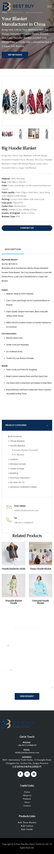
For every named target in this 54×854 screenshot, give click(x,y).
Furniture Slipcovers (20, 477)
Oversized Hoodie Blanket (40, 601)
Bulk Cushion (27, 826)
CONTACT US (27, 228)
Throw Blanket (17, 441)
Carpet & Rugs (17, 468)
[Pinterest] (34, 774)
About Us (27, 795)
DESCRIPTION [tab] (13, 249)
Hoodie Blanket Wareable (25, 450)
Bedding (14, 473)
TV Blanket (18, 454)
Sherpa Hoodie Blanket (40, 568)
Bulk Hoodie (27, 829)
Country (5, 658)
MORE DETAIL (13, 564)
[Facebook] (20, 774)
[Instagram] (27, 774)
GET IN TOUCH (15, 54)
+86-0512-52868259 (23, 522)
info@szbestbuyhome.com (26, 510)
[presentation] (6, 100)
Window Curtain (18, 464)
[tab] (27, 425)
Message (7, 670)
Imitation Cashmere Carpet (23, 486)
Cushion (14, 459)
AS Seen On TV (17, 482)
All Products (16, 436)
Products (27, 799)
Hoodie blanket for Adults (13, 568)
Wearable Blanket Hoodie (13, 601)
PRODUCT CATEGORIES (15, 425)
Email (5, 646)
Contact (27, 805)
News (27, 802)
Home (27, 792)
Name (5, 636)
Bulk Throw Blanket (27, 822)
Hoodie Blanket (17, 445)
